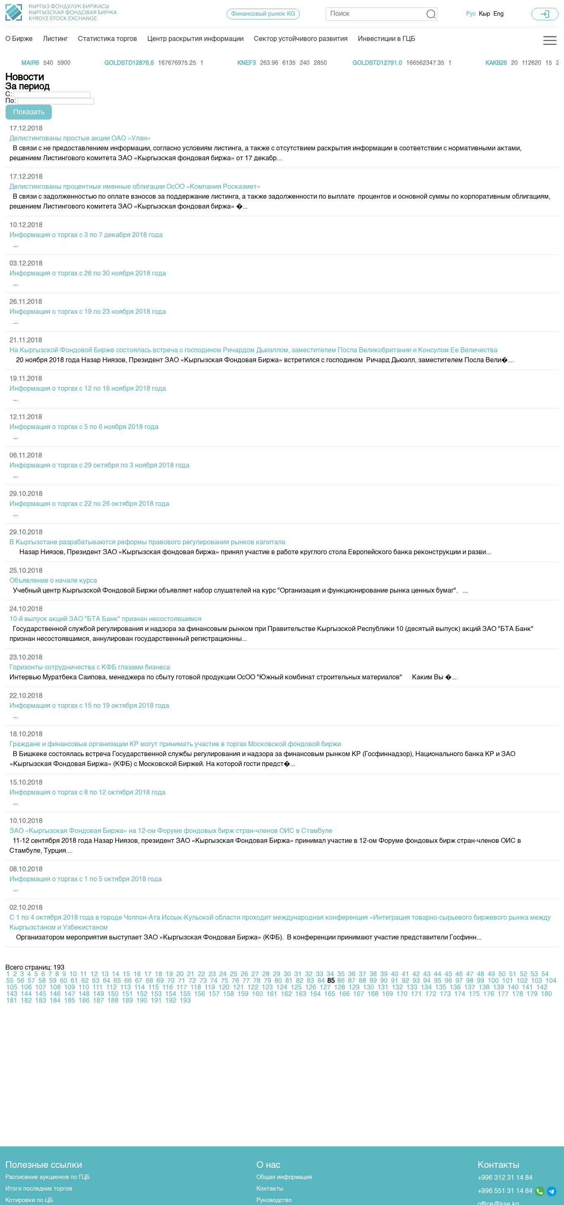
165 (329, 994)
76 (235, 981)
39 (384, 974)
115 (153, 987)
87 (351, 981)
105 (11, 987)
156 (199, 994)
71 (181, 981)
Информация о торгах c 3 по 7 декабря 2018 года (86, 235)
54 (545, 974)
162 (286, 994)
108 (55, 987)
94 (427, 981)
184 (55, 1001)
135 (440, 987)
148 (84, 994)
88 (362, 981)
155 (185, 994)
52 (523, 974)
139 (498, 987)
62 (85, 981)
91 (394, 981)
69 (160, 981)
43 (427, 974)
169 (387, 994)
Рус (471, 14)
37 (362, 974)
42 (416, 974)
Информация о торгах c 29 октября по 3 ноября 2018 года (99, 466)
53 (534, 974)
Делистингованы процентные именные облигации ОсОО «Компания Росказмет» (135, 187)
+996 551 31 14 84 (505, 1191)
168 (373, 994)
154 (170, 994)
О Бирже (19, 39)
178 (517, 994)
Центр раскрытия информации (195, 39)
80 (278, 981)
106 (26, 987)
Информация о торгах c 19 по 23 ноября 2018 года (87, 312)
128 (339, 987)
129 (354, 987)
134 (426, 987)
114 (139, 987)
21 (190, 974)
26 (244, 974)
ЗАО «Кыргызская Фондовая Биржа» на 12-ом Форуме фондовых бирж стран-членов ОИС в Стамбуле (170, 831)
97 (459, 981)
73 (203, 981)
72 (192, 981)
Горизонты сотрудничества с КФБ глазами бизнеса (89, 667)
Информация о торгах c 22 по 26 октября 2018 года (89, 504)
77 (246, 981)
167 (358, 994)
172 (430, 994)
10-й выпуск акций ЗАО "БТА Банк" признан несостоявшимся (105, 619)
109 (69, 987)
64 (106, 981)
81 (289, 981)
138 (484, 987)
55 (10, 981)
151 (127, 994)
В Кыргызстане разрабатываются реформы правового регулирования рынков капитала (147, 542)
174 (459, 994)
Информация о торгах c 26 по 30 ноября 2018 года (87, 273)
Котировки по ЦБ (29, 1200)
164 (315, 994)
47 (470, 974)
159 (243, 994)
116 (167, 987)
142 (541, 987)
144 (26, 994)
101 (507, 981)
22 (201, 974)
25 (233, 974)
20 (180, 974)
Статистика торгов (107, 39)
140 (513, 987)
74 (214, 981)
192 (170, 1001)
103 (536, 981)
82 (299, 981)
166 (344, 994)
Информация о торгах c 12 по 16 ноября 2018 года (87, 389)
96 (448, 981)
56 (20, 981)
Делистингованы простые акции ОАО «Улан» (80, 138)
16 (137, 974)
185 (69, 1001)
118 (195, 987)
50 (502, 974)
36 (351, 974)
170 (402, 994)
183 (40, 1001)
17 (148, 974)
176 (488, 994)
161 (271, 994)
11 (83, 974)
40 (394, 974)
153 (156, 994)
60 (63, 981)
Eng (498, 14)
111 (97, 987)
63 (96, 981)
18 (158, 974)
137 (469, 987)
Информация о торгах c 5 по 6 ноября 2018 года (84, 427)
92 (405, 981)
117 (181, 987)
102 (522, 981)
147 (69, 994)
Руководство (274, 1200)
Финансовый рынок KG (263, 14)
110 (83, 987)
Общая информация (284, 1177)
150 (112, 994)
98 (470, 981)
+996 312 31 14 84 (505, 1178)
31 (298, 974)
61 (74, 981)
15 (126, 974)
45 (448, 974)
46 (459, 974)
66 (128, 981)
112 (111, 987)
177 (503, 994)
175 (474, 994)
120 (224, 987)
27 (255, 974)
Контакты (269, 1189)
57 (31, 981)
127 (325, 987)
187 (98, 1001)
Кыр (484, 14)
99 (480, 981)
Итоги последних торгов (38, 1189)
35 (341, 974)
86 (341, 981)
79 (267, 981)
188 (112, 1001)
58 (42, 981)
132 (397, 987)
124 (281, 987)
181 (11, 1001)
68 (149, 981)
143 (11, 994)
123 (267, 987)
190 (141, 1001)
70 (171, 981)
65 (117, 981)
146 (55, 994)
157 (214, 994)
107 (40, 987)
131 (383, 987)
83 (310, 981)
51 (513, 974)
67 (138, 981)
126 (310, 987)
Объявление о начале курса (53, 581)
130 (368, 987)
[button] (431, 14)
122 (252, 987)
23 (212, 974)
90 (384, 981)
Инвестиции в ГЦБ (386, 39)
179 (532, 994)
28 (266, 974)
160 (257, 994)
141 (527, 987)
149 (98, 994)
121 (238, 987)
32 (309, 974)
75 (224, 981)
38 (373, 974)
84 (321, 981)
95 (437, 981)
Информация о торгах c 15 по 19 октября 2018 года (89, 706)
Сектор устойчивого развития (301, 39)
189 (127, 1001)
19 (169, 974)
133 (411, 987)
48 (480, 974)
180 (546, 994)
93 (416, 981)
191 (156, 1001)
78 (257, 981)
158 (228, 994)
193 (185, 1001)
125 (296, 987)
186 (84, 1001)
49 (491, 974)
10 (73, 974)
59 (53, 981)
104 (551, 981)
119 (209, 987)
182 (26, 1001)
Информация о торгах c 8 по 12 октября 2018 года (87, 793)
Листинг (55, 39)
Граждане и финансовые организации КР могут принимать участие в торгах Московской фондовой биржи (175, 744)
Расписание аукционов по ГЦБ (47, 1177)
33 (319, 974)
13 (105, 974)
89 (373, 981)
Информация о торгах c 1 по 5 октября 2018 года (85, 879)
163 (300, 994)
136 (455, 987)
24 (223, 974)
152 (141, 994)
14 (115, 974)
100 (493, 981)
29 (276, 974)
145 (40, 994)
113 (125, 987)
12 (94, 974)
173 (445, 994)
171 (416, 994)
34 (330, 974)
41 (405, 974)
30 (287, 974)
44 (437, 974)
